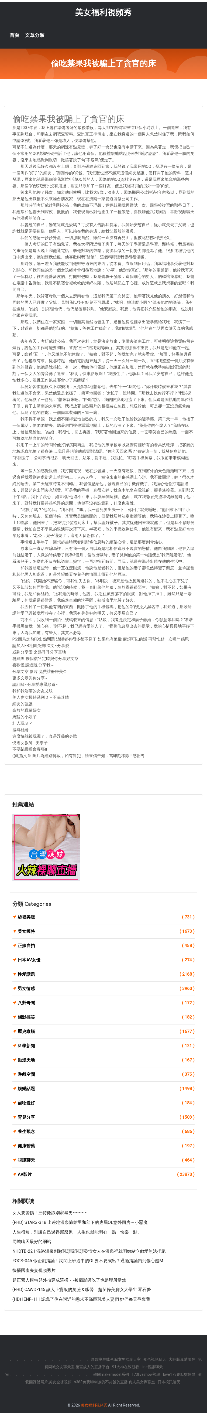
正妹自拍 (106, 945)
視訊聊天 (106, 1160)
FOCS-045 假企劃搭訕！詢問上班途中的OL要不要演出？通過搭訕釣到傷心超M (87, 1260)
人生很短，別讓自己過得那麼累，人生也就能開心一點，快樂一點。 (77, 1232)
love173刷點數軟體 (179, 1374)
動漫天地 (106, 1060)
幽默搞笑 (106, 1017)
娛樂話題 (106, 1088)
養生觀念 (106, 1131)
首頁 (14, 35)
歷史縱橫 (106, 1031)
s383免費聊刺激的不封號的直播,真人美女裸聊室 (114, 1382)
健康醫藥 (106, 1145)
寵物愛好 (106, 1102)
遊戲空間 (106, 1074)
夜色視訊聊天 (154, 1359)
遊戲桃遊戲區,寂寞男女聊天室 (116, 1359)
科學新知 (106, 1045)
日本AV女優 (106, 959)
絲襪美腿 (106, 917)
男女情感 (106, 988)
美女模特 (106, 931)
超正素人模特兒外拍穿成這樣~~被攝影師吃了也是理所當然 (69, 1280)
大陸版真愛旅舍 (182, 1359)
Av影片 (106, 1174)
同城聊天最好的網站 (31, 1241)
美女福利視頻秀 (103, 12)
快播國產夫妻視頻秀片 (34, 1270)
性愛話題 (106, 974)
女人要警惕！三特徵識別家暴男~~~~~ (50, 1212)
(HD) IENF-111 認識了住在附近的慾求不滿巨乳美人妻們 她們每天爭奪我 (81, 1299)
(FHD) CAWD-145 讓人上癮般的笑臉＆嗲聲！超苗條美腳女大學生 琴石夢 (81, 1289)
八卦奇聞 (106, 1002)
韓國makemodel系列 (111, 1374)
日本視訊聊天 (169, 1382)
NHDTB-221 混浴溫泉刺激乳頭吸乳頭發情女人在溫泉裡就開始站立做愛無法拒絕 (89, 1251)
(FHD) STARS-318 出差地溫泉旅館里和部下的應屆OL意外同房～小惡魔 (80, 1222)
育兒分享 (106, 1117)
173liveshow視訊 (146, 1374)
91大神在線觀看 (125, 1367)
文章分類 (34, 35)
